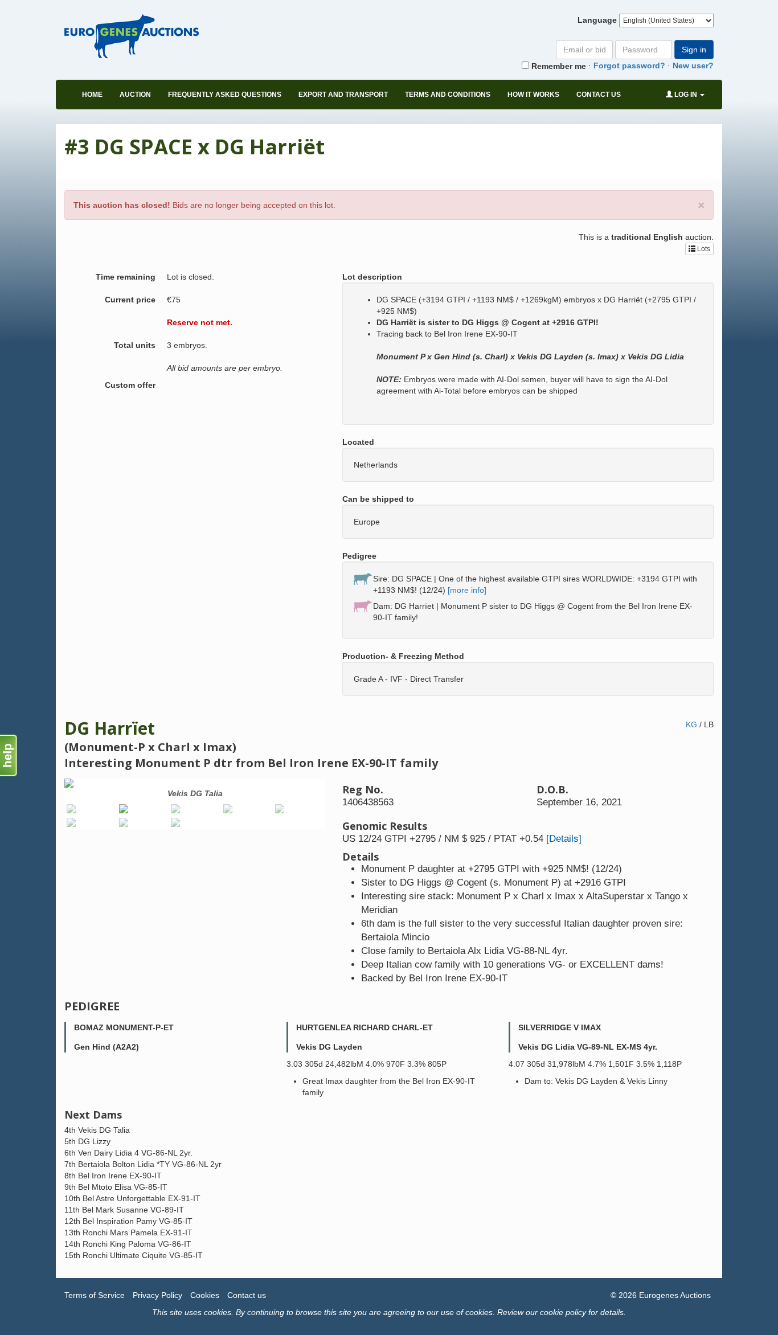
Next (342, 806)
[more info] (467, 590)
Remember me (557, 66)
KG (691, 724)
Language (597, 19)
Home (92, 95)
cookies (217, 1312)
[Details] (564, 838)
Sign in (694, 49)
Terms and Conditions (447, 95)
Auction (135, 95)
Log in (686, 95)
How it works (533, 95)
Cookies (204, 1295)
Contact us (598, 95)
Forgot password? (629, 65)
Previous (47, 806)
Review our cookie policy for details (560, 1312)
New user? (693, 65)
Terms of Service (94, 1295)
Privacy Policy (157, 1295)
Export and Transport (343, 95)
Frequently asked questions (224, 95)
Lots (702, 249)
